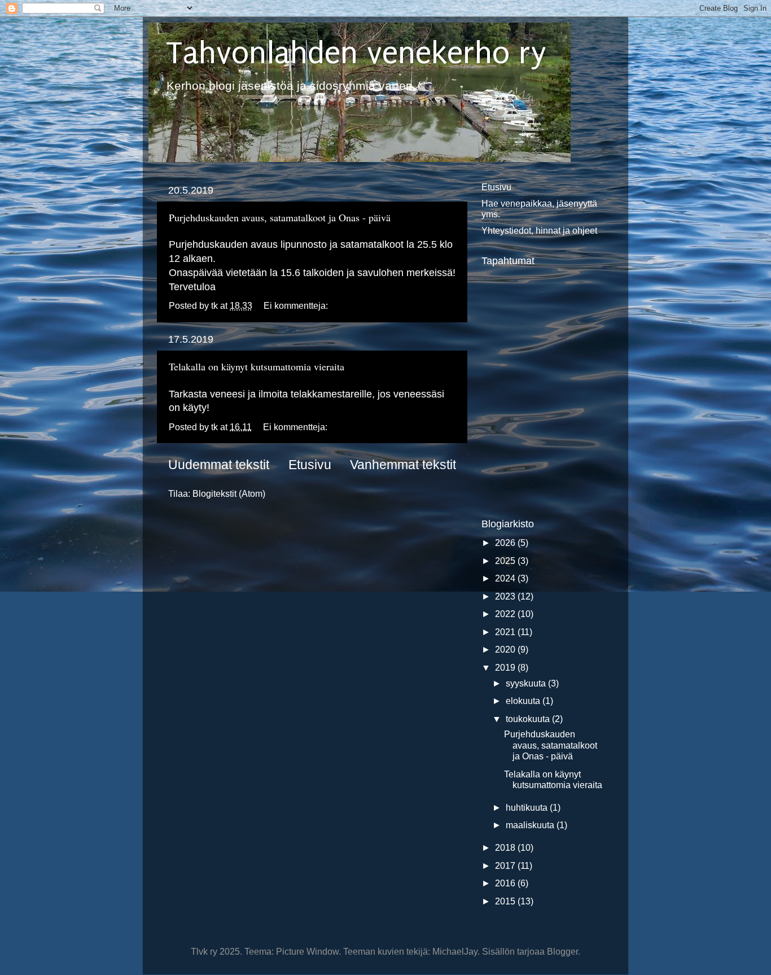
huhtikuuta (528, 807)
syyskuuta (527, 683)
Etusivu (309, 464)
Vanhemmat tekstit (403, 464)
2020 (506, 649)
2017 (506, 865)
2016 (506, 883)
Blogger (562, 951)
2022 (506, 614)
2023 (506, 596)
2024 (506, 578)
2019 (506, 667)
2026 (506, 542)
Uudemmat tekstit (218, 464)
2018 (506, 847)
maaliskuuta (531, 825)
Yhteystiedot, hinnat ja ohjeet (539, 230)
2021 (506, 632)
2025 (506, 561)
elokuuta (524, 701)
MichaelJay (455, 951)
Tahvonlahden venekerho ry (355, 53)
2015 (506, 901)
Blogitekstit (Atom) (228, 493)
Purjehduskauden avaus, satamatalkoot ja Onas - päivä (280, 217)
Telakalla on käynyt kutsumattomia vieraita (256, 366)
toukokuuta (529, 719)
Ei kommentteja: (297, 305)
